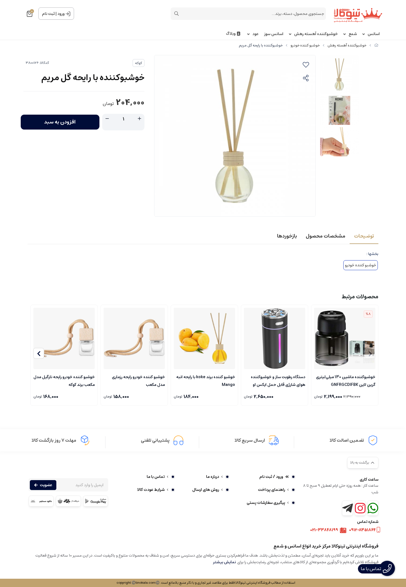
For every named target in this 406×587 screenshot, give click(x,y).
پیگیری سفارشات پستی (266, 503)
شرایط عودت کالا (151, 490)
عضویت (46, 485)
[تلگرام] (347, 508)
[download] (41, 501)
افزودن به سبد (60, 122)
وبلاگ (231, 34)
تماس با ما (156, 477)
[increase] (139, 119)
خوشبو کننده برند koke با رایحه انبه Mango (205, 380)
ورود (61, 13)
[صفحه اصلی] (376, 45)
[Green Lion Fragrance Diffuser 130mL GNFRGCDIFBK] (344, 338)
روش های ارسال (205, 490)
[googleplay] (95, 501)
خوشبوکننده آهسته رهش (316, 34)
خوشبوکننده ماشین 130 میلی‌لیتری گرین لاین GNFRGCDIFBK (345, 380)
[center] (176, 13)
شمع (353, 34)
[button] (38, 353)
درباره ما (212, 477)
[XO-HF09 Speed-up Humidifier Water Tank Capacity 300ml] (274, 338)
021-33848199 (324, 530)
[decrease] (107, 119)
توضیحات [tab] (364, 236)
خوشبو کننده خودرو (305, 45)
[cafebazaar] (68, 501)
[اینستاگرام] (360, 508)
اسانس (374, 34)
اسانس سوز (273, 34)
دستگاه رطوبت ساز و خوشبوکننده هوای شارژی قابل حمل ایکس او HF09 (278, 380)
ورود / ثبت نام (271, 477)
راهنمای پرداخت (271, 490)
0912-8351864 (362, 530)
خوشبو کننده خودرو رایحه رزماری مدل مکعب (138, 380)
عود (255, 34)
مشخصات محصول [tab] (325, 236)
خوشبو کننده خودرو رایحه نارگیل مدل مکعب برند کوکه (64, 380)
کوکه (138, 63)
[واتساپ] (372, 508)
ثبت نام (48, 13)
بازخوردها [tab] (287, 236)
